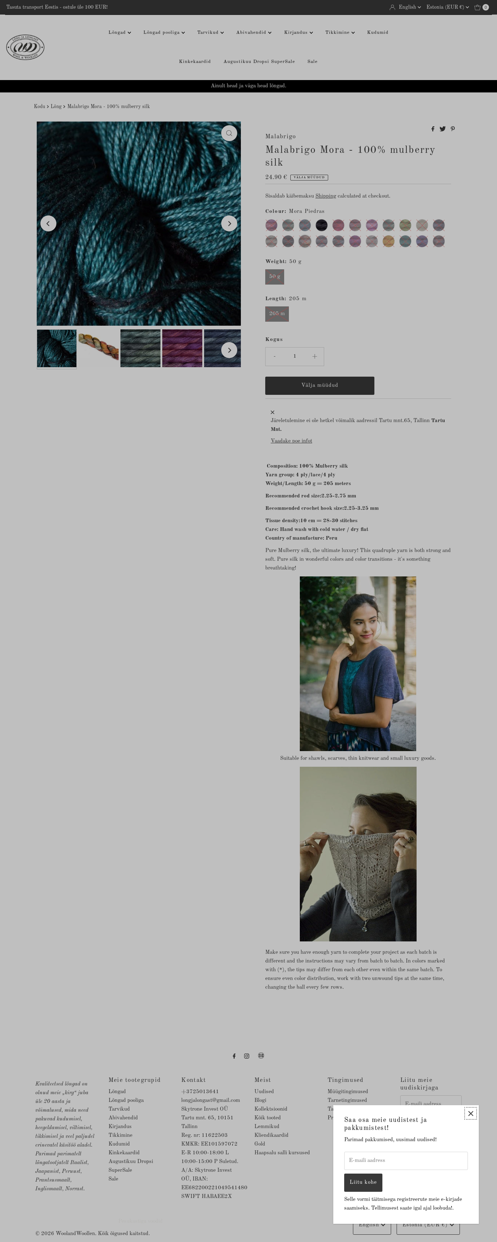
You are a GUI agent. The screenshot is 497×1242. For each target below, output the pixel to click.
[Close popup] (470, 1113)
